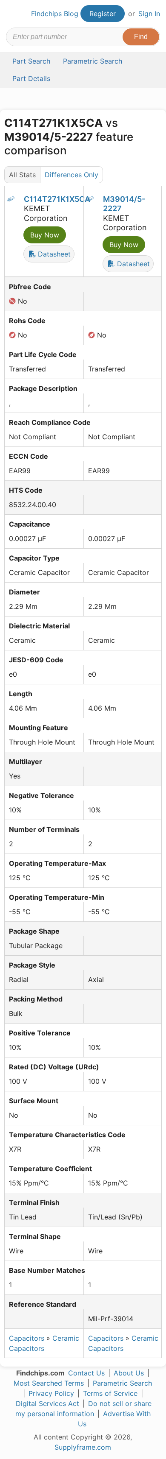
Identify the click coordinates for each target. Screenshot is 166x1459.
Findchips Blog (54, 13)
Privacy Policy (51, 1393)
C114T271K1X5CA (57, 199)
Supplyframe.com (82, 1447)
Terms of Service (110, 1393)
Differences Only (71, 174)
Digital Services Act (47, 1403)
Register (102, 13)
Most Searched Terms (49, 1383)
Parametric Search (122, 1383)
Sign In (149, 13)
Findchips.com (13, 14)
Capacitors (26, 1338)
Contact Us (86, 1373)
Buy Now (44, 235)
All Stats (22, 174)
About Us (129, 1373)
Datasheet (53, 254)
